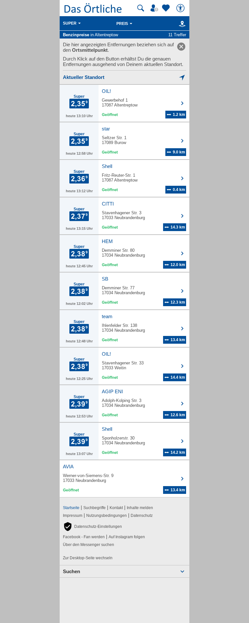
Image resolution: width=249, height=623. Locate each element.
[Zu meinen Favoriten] (167, 8)
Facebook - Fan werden (84, 537)
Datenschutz (142, 515)
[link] (181, 46)
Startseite (71, 508)
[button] (92, 526)
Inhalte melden (140, 508)
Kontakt (116, 508)
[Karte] (181, 23)
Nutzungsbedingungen (106, 515)
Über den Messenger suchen (88, 544)
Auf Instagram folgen (127, 537)
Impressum (72, 515)
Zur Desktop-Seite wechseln (88, 558)
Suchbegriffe (94, 508)
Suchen (71, 571)
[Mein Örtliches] (155, 8)
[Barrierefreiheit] (181, 8)
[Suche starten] (141, 8)
